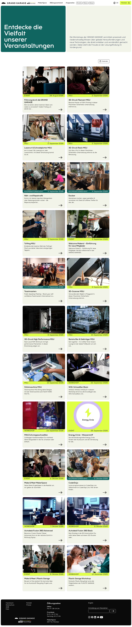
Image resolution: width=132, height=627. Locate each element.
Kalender (105, 61)
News (85, 3)
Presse (28, 605)
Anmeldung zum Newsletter (98, 608)
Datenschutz (10, 605)
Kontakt (29, 603)
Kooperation (70, 3)
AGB (7, 607)
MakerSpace (42, 3)
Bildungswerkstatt (56, 3)
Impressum (10, 603)
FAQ (7, 609)
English (90, 603)
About (91, 3)
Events (79, 3)
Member (124, 3)
